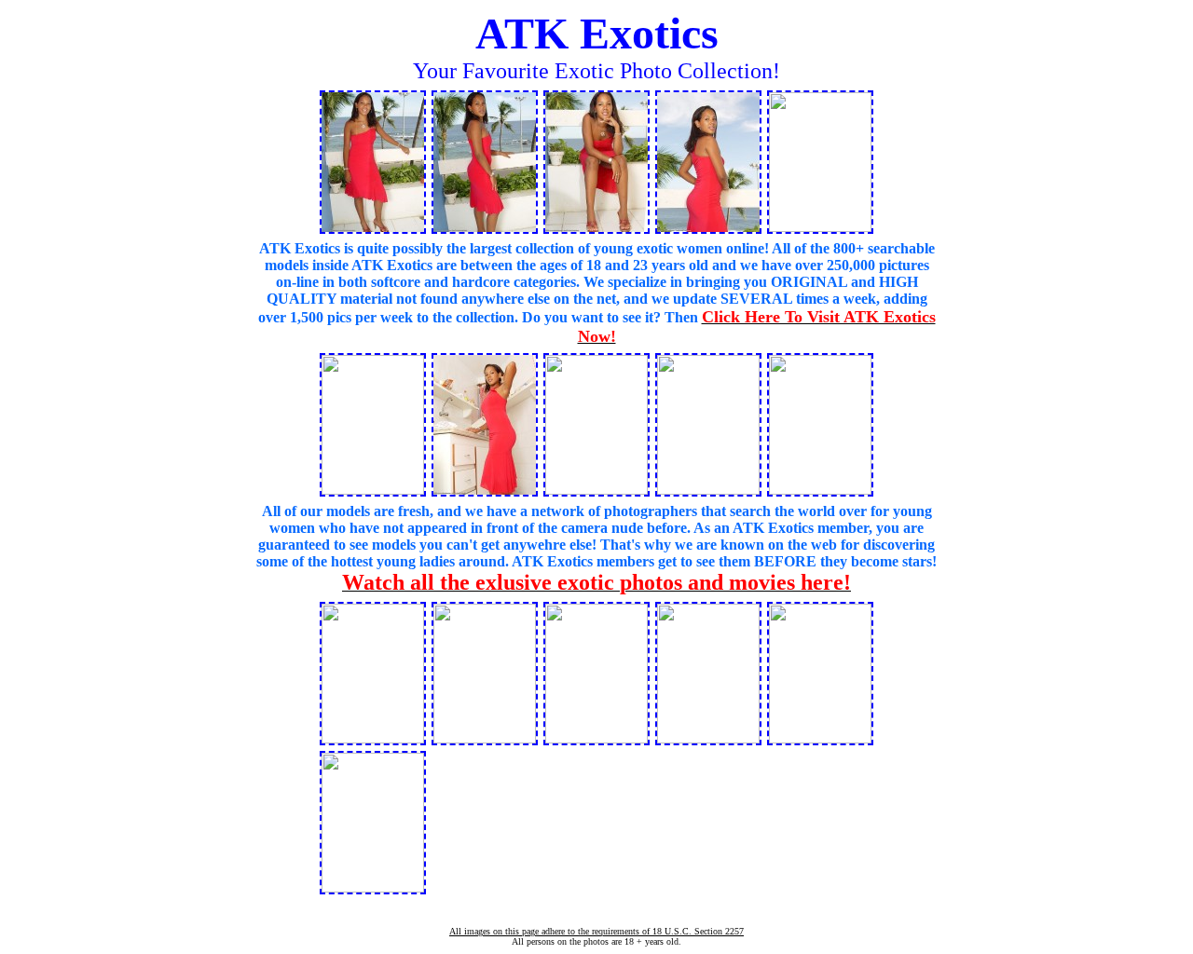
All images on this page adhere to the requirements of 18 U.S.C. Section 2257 (596, 931)
